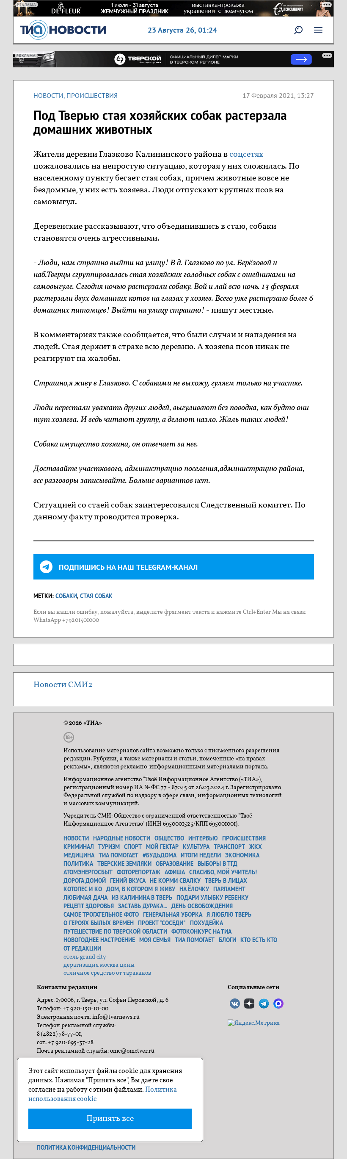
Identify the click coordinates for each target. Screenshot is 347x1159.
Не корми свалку (175, 880)
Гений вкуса (128, 880)
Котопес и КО (82, 889)
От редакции (82, 948)
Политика (78, 864)
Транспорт (229, 847)
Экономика (242, 855)
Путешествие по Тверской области (115, 931)
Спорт (133, 847)
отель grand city (84, 957)
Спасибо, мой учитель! (223, 872)
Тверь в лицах (226, 880)
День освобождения (202, 906)
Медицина (78, 855)
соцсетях (246, 155)
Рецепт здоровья (88, 906)
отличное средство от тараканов (107, 973)
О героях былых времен (98, 923)
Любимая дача (85, 897)
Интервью (203, 838)
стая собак (96, 596)
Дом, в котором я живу (140, 889)
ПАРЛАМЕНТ (229, 889)
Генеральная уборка (172, 914)
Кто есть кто (258, 940)
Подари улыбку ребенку (212, 897)
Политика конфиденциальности (86, 1147)
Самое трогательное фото (101, 914)
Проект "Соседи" (162, 923)
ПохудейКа (206, 923)
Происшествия (92, 95)
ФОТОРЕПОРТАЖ (138, 872)
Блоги (227, 940)
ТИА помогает (118, 855)
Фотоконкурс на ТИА (201, 931)
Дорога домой (84, 880)
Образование (174, 864)
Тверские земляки (124, 864)
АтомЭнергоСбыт (88, 872)
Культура (196, 847)
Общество (169, 838)
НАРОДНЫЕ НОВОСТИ (121, 838)
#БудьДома (159, 855)
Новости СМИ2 (63, 685)
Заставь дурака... (142, 906)
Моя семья (155, 940)
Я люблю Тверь (229, 914)
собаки (66, 596)
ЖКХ (255, 847)
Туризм (109, 847)
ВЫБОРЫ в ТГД (217, 864)
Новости (48, 95)
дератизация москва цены (99, 965)
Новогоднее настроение (99, 940)
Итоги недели (201, 855)
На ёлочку (194, 889)
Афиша (175, 872)
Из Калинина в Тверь (142, 897)
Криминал (78, 847)
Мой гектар (162, 847)
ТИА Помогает (195, 940)
